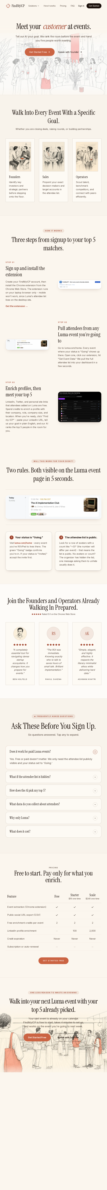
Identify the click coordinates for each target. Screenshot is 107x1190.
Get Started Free (38, 52)
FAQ (73, 6)
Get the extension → (17, 306)
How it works (50, 6)
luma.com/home (23, 543)
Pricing (63, 6)
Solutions (32, 6)
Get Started (94, 6)
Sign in (81, 6)
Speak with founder (68, 1037)
